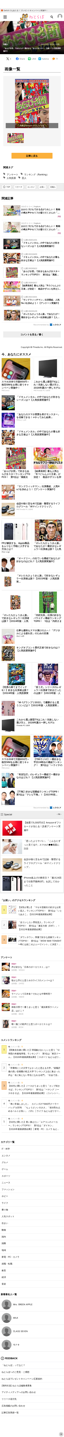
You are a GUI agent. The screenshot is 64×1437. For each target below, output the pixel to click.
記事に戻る (32, 155)
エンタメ (6, 1155)
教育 (4, 1270)
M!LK (15, 1318)
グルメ (5, 1162)
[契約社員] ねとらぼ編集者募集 (17, 1385)
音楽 (4, 1284)
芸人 (24, 177)
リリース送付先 (9, 1399)
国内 (4, 1236)
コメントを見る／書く (32, 334)
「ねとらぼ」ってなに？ (13, 1365)
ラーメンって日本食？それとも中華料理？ (31, 994)
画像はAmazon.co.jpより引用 (32, 125)
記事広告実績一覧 (10, 1412)
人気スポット (8, 1216)
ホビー (5, 1196)
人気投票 (11, 177)
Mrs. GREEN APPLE (22, 1304)
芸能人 (5, 44)
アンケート (12, 174)
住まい (5, 1223)
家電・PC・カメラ (10, 1257)
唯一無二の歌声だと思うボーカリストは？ (31, 1024)
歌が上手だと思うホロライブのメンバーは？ (32, 980)
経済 (4, 1277)
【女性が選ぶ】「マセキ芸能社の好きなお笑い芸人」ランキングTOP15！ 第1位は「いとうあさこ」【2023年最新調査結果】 (40, 911)
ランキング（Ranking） (36, 174)
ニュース (6, 1182)
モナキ (16, 1344)
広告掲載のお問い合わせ (13, 1406)
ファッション (8, 1189)
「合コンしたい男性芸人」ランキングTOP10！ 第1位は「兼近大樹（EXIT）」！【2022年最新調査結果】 (39, 926)
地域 (4, 1250)
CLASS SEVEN (20, 1331)
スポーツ (6, 1176)
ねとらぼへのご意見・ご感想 (15, 1372)
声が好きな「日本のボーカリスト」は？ (30, 967)
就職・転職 (7, 1263)
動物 (4, 1230)
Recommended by (41, 325)
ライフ (5, 1203)
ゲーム (5, 1169)
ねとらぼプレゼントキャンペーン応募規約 (22, 1379)
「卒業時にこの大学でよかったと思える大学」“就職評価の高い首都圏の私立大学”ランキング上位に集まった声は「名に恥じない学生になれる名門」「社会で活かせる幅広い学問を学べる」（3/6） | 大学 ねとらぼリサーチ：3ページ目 (34, 1075)
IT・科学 (6, 1149)
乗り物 (5, 1210)
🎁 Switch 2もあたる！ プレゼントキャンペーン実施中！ (24, 10)
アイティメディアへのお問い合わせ (19, 1392)
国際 (4, 1243)
